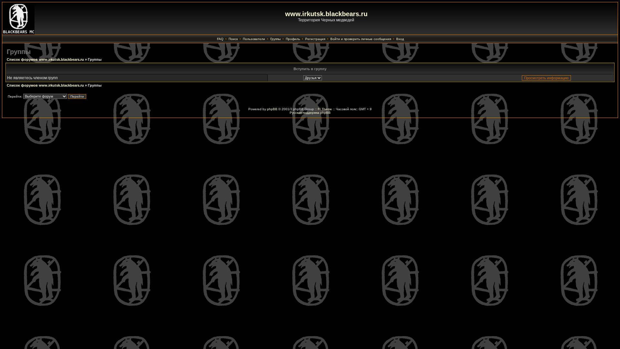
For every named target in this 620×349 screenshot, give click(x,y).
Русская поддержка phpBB (310, 112)
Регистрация (315, 39)
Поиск (233, 39)
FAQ (220, 39)
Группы (275, 39)
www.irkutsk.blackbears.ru (326, 13)
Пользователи (254, 39)
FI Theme (325, 109)
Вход (400, 39)
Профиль (293, 39)
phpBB (272, 109)
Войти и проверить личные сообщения (360, 39)
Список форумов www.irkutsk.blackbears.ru (45, 59)
